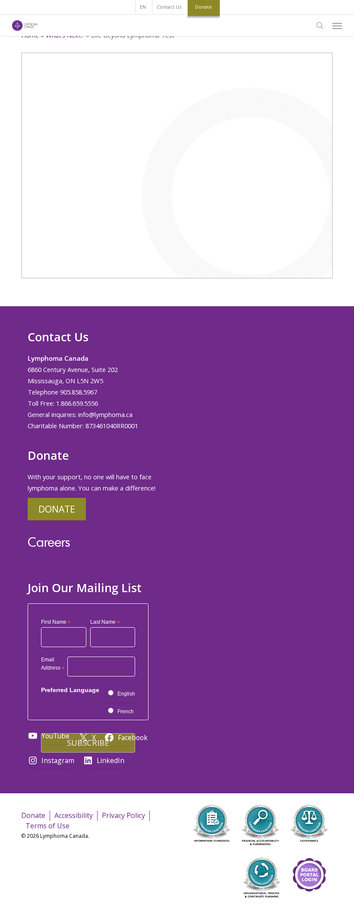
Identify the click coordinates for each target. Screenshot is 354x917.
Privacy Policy (123, 815)
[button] (337, 25)
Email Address (53, 665)
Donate (56, 509)
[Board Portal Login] (309, 903)
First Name (56, 622)
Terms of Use (47, 825)
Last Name (105, 622)
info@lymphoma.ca (105, 414)
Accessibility (73, 815)
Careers (49, 542)
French (125, 712)
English (126, 694)
